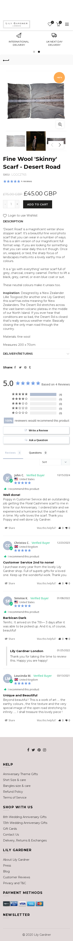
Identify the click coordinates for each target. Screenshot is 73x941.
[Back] (6, 60)
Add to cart (37, 204)
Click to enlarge (60, 124)
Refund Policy (13, 792)
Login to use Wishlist (22, 215)
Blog (6, 871)
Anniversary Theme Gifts (20, 774)
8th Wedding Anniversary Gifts (24, 817)
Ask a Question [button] (38, 440)
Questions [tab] (35, 452)
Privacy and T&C (14, 883)
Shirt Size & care (14, 780)
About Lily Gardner (16, 859)
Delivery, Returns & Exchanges (25, 840)
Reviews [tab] (10, 452)
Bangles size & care (17, 786)
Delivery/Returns (18, 353)
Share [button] (11, 528)
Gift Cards (10, 829)
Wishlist (52, 22)
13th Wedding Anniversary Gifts (25, 823)
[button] (61, 528)
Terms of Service (15, 797)
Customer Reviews (16, 877)
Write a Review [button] (38, 430)
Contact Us (11, 834)
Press (7, 865)
